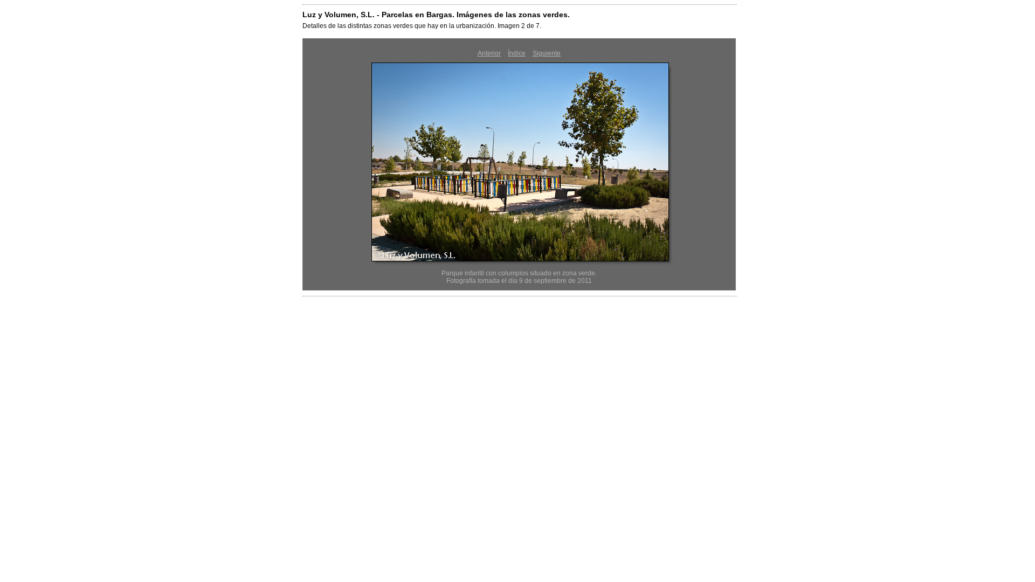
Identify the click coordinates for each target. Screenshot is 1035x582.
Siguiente (547, 53)
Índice (517, 53)
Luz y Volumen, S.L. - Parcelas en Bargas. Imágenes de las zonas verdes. (436, 14)
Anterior (489, 53)
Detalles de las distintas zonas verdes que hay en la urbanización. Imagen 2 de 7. (421, 26)
